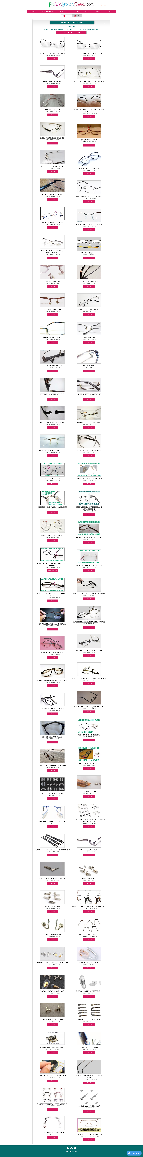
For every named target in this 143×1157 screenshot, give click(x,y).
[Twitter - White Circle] (71, 1148)
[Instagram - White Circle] (75, 1148)
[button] (82, 11)
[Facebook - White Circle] (68, 1148)
